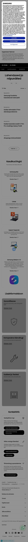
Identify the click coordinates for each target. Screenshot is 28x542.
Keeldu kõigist (14, 41)
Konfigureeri (14, 44)
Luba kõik (14, 38)
